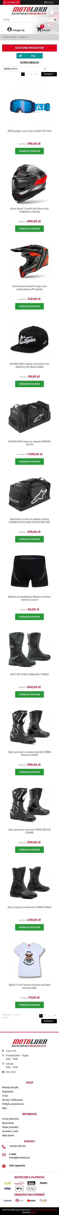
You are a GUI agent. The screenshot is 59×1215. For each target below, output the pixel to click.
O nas (5, 1095)
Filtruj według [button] (29, 62)
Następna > (49, 74)
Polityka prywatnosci (13, 1104)
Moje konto (8, 1135)
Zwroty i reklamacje (12, 1099)
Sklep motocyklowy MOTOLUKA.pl (44, 1210)
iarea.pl (34, 1212)
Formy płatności (10, 1119)
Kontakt (50, 2)
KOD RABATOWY (12, 2)
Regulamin (7, 1091)
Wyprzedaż (8, 1123)
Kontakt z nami (10, 1131)
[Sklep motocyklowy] (29, 10)
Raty (4, 1108)
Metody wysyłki (10, 1087)
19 (37, 74)
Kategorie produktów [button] (29, 47)
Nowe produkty (10, 1127)
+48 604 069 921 (17, 1146)
